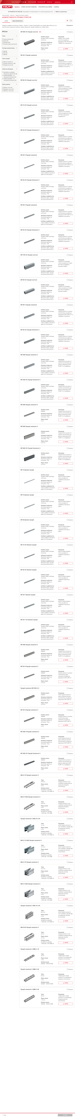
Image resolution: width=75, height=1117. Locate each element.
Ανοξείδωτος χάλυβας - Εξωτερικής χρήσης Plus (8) (10, 73)
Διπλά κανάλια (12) (8, 39)
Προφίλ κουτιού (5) (8, 65)
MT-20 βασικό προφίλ (27, 520)
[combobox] (63, 2)
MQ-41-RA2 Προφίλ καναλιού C (30, 884)
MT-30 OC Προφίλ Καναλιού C (30, 180)
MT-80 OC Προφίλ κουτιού (29, 80)
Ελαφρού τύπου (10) (9, 89)
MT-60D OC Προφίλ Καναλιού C (30, 448)
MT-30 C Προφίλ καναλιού (29, 155)
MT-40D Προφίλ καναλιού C (29, 355)
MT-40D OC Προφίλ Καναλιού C (30, 379)
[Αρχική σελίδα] (7, 7)
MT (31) (5, 53)
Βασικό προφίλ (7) (8, 61)
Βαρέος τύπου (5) (8, 87)
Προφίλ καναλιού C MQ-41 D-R (30, 905)
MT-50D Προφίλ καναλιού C (29, 644)
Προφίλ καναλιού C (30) (9, 63)
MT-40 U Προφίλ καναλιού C (29, 710)
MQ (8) (5, 51)
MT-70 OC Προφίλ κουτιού (29, 105)
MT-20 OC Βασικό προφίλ (29, 570)
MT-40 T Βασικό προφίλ (28, 595)
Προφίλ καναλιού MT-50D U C (30, 688)
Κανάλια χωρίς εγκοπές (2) (10, 44)
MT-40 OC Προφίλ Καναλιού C (30, 130)
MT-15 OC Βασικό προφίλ (29, 545)
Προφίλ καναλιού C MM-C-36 (30, 989)
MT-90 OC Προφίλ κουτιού (29, 280)
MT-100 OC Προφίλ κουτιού (29, 255)
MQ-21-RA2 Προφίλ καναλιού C (30, 797)
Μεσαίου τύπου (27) (8, 90)
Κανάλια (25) (7, 42)
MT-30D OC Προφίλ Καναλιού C (30, 753)
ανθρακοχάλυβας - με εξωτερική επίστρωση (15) (10, 76)
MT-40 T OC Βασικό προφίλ (29, 619)
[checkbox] (70, 32)
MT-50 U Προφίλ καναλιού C (29, 666)
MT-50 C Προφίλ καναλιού (29, 205)
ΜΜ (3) (5, 54)
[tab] (6, 21)
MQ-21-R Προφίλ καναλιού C (30, 775)
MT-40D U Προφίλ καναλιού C (30, 731)
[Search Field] (71, 2)
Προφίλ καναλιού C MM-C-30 (30, 969)
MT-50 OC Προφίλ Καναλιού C (30, 230)
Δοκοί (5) (6, 40)
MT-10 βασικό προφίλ (27, 470)
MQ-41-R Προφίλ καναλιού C (30, 862)
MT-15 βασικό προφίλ (27, 495)
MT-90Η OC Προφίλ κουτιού (29, 32)
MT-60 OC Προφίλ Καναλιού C (30, 330)
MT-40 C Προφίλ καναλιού (29, 55)
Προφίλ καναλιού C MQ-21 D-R (30, 818)
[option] (67, 20)
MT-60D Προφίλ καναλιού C (29, 426)
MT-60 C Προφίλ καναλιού (29, 305)
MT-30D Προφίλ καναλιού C (29, 404)
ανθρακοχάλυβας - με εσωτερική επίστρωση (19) (10, 79)
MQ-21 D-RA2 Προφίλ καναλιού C (31, 840)
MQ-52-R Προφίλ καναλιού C (30, 927)
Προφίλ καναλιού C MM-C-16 (30, 949)
